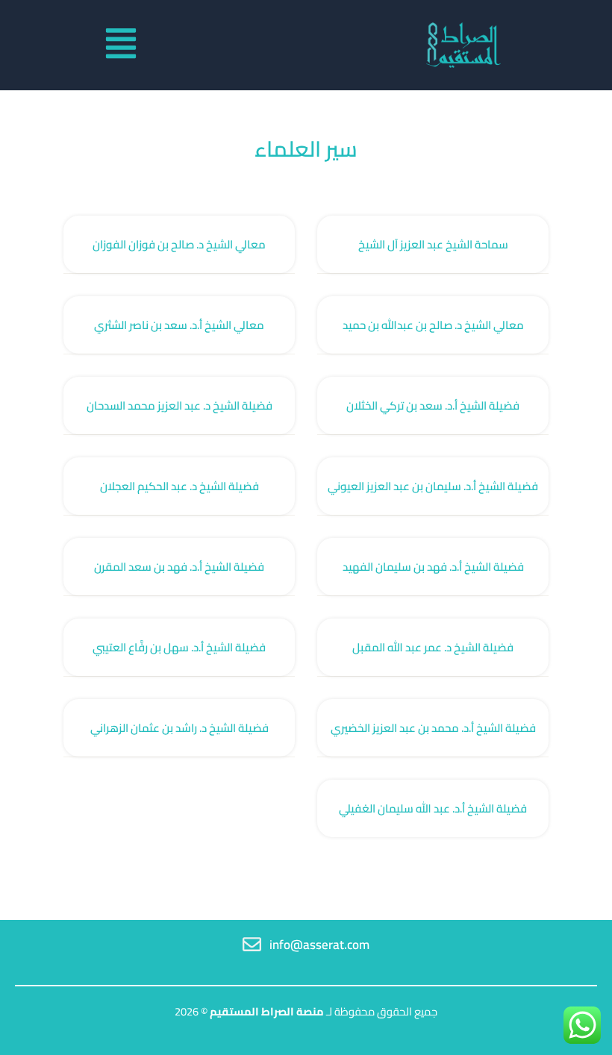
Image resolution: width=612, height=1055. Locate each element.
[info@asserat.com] (252, 944)
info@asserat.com (319, 945)
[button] (121, 45)
